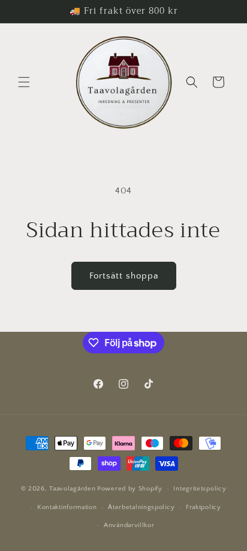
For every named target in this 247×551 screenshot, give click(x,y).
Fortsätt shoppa (123, 276)
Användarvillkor (129, 525)
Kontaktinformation (67, 507)
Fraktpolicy (203, 507)
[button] (24, 82)
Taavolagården (72, 488)
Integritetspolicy (199, 488)
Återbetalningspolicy (141, 507)
